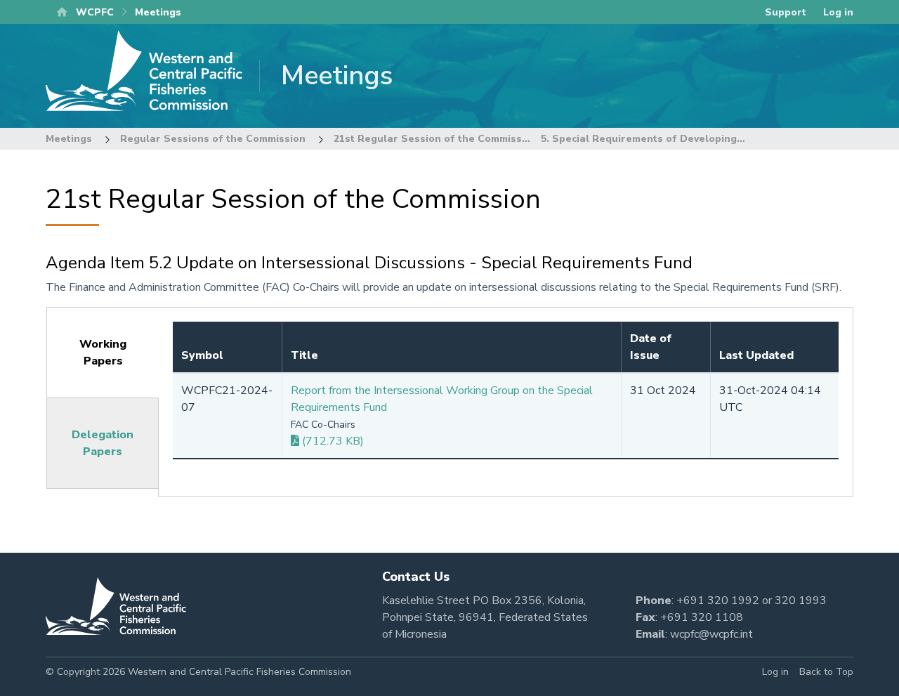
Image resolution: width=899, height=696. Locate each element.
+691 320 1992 (717, 600)
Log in (838, 12)
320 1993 (801, 600)
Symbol (202, 355)
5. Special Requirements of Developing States (657, 138)
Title (304, 355)
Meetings (69, 138)
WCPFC (95, 12)
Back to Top (826, 671)
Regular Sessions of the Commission (213, 138)
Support (785, 12)
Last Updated (756, 355)
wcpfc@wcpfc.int (711, 634)
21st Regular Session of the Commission (435, 138)
